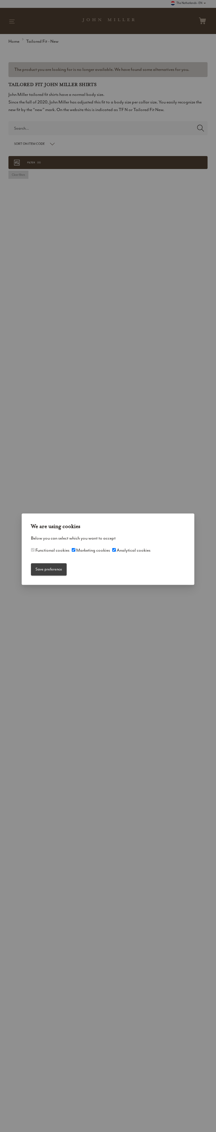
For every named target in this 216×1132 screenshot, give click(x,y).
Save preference (48, 569)
